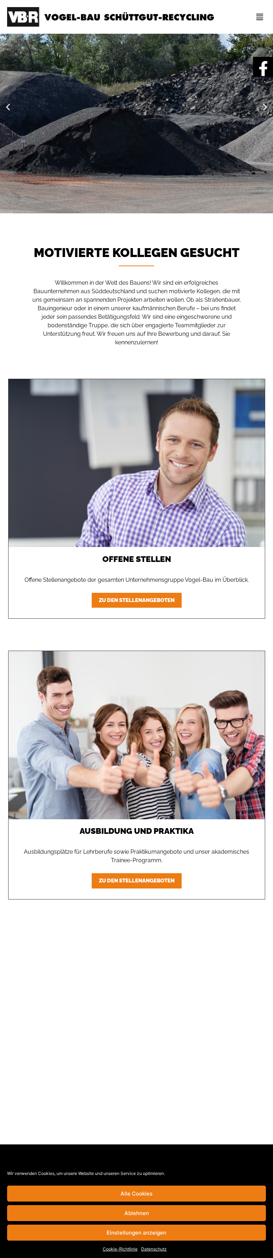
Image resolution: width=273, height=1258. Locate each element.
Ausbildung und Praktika (137, 831)
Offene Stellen (136, 559)
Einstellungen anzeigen (136, 1232)
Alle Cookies (136, 1193)
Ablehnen (136, 1213)
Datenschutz (154, 1249)
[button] (8, 107)
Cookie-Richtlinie (120, 1249)
